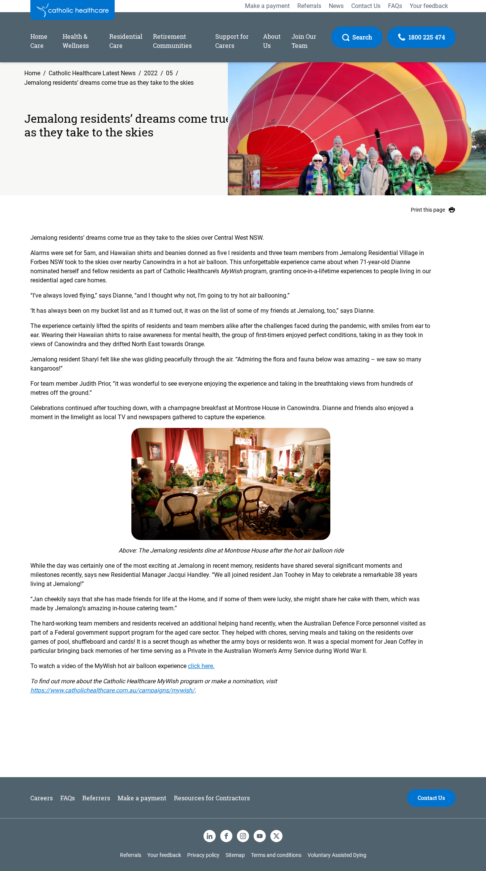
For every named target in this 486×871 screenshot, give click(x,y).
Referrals (130, 855)
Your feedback (164, 855)
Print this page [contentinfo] (428, 210)
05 (169, 73)
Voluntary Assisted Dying (337, 855)
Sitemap (235, 855)
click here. (201, 666)
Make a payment (142, 798)
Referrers (96, 798)
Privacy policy (203, 855)
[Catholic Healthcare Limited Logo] (72, 10)
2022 (151, 73)
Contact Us (431, 797)
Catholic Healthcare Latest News (92, 73)
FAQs (67, 798)
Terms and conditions (276, 855)
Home (32, 73)
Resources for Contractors (212, 798)
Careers (41, 798)
